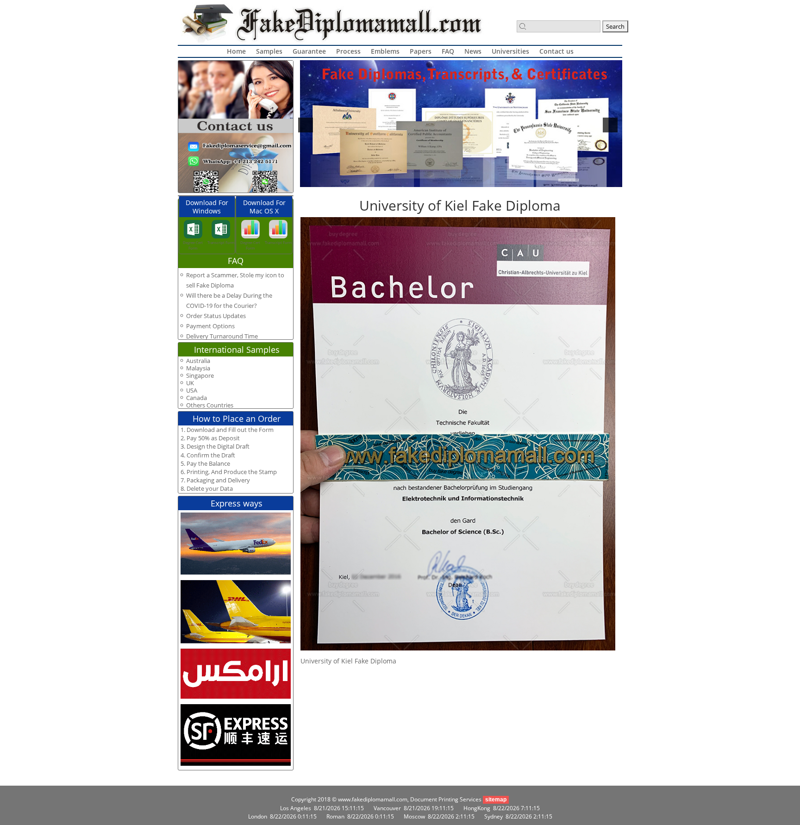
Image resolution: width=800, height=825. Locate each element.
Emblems (385, 51)
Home (236, 51)
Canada (196, 398)
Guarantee (309, 51)
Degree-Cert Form (193, 245)
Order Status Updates (216, 316)
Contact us (556, 51)
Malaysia (198, 368)
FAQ (448, 51)
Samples (269, 51)
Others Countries (209, 405)
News (472, 51)
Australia (198, 361)
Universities (510, 51)
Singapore (200, 376)
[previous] (305, 125)
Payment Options (210, 326)
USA (191, 391)
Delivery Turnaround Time (222, 336)
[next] (610, 125)
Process (348, 51)
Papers (420, 51)
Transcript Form (220, 242)
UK (190, 383)
